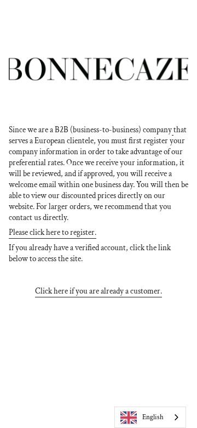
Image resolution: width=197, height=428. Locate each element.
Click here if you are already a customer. (98, 290)
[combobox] (150, 417)
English (153, 417)
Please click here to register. (52, 232)
